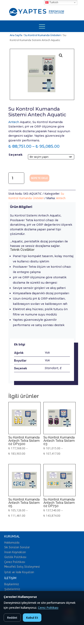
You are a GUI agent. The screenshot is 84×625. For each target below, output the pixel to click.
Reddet (12, 617)
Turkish (53, 2)
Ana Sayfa (16, 35)
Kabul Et (32, 617)
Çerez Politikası (48, 607)
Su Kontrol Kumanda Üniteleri (42, 35)
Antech (13, 122)
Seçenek (15, 155)
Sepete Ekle (39, 178)
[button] (60, 55)
